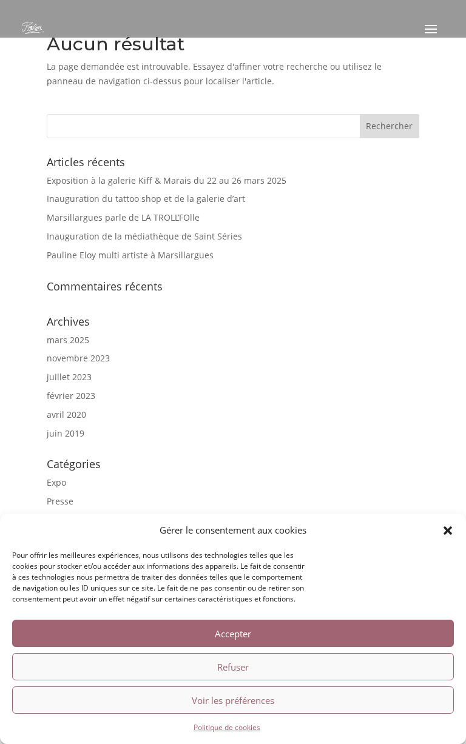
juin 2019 (65, 433)
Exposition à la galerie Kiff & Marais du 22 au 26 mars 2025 (166, 180)
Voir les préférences (233, 700)
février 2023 (71, 395)
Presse (60, 501)
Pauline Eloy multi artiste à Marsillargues (130, 255)
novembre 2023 (78, 358)
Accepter (233, 634)
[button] (448, 530)
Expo (56, 482)
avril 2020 (66, 414)
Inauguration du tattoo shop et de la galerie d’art (146, 198)
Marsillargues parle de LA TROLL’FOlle (123, 217)
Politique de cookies (227, 727)
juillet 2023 (69, 377)
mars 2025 (68, 340)
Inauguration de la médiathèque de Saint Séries (144, 236)
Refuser (233, 667)
